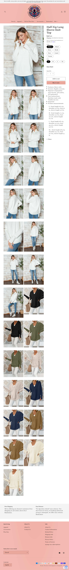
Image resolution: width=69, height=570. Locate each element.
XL (62, 61)
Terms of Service (50, 542)
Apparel (6, 527)
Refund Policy (49, 532)
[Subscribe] (27, 552)
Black (57, 47)
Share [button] (50, 139)
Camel (56, 53)
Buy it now (56, 82)
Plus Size (6, 532)
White (50, 47)
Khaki (56, 50)
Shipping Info (49, 535)
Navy (49, 53)
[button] (5, 11)
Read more (39, 514)
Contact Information (51, 530)
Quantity (49, 71)
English (7, 565)
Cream (50, 56)
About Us (27, 527)
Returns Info (48, 537)
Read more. (8, 512)
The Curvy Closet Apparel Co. (50, 566)
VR (64, 566)
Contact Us (27, 530)
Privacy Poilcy (49, 540)
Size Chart (50, 66)
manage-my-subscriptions (52, 545)
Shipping (49, 38)
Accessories (7, 530)
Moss (49, 50)
